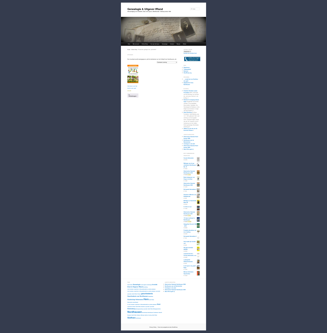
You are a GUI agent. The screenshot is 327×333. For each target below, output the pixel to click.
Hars (146, 299)
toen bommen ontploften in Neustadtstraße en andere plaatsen (141, 289)
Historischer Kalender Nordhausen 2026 (175, 284)
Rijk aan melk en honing (146, 315)
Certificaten (138, 318)
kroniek (154, 284)
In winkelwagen (132, 95)
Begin (128, 49)
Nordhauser (150, 312)
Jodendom (129, 306)
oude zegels (143, 284)
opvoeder (158, 291)
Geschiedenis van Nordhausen (137, 296)
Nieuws (178, 44)
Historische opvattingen (132, 302)
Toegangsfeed (187, 69)
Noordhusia (144, 312)
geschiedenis (147, 293)
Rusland (129, 315)
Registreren (187, 67)
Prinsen (139, 294)
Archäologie (149, 284)
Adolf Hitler (130, 284)
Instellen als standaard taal (190, 53)
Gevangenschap (139, 308)
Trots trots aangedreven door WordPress (168, 327)
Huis (129, 44)
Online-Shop (134, 49)
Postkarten (155, 312)
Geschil (160, 312)
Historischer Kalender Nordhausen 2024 (175, 289)
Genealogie (136, 284)
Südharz (131, 317)
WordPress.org (188, 73)
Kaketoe (139, 315)
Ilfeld (158, 304)
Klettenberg (131, 309)
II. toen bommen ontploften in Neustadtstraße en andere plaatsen (142, 304)
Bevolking (145, 287)
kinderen (143, 306)
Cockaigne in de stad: (189, 144)
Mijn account (136, 44)
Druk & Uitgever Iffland (135, 287)
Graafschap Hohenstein (135, 299)
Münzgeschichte (157, 308)
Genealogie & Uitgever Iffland (145, 9)
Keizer (134, 306)
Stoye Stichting (188, 112)
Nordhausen (134, 312)
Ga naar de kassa (154, 44)
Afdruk (184, 44)
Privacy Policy (152, 327)
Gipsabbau (150, 296)
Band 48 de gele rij (188, 149)
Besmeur (186, 71)
